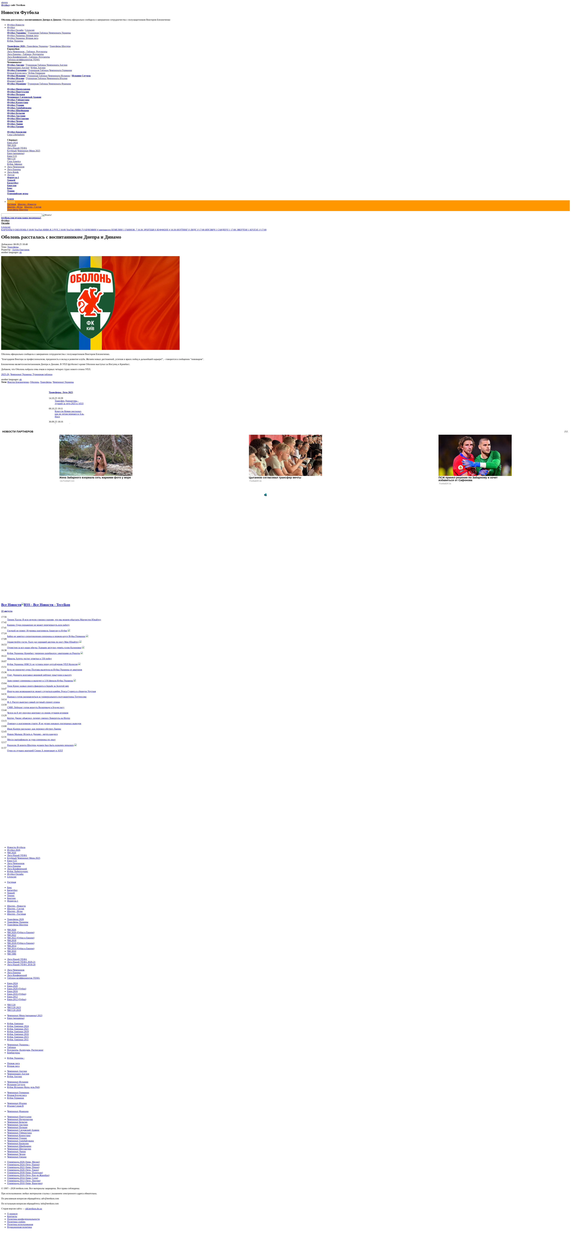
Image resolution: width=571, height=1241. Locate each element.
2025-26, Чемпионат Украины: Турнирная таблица (26, 374)
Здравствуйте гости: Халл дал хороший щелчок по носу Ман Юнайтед (43, 642)
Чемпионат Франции (18, 1111)
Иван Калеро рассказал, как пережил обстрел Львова (34, 729)
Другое (10, 175)
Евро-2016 (12, 991)
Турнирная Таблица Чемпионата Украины (49, 33)
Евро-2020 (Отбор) (16, 988)
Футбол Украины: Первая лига (22, 35)
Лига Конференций (17, 868)
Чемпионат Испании (17, 1082)
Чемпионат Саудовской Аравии (23, 1130)
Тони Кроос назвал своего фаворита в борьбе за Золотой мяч (38, 686)
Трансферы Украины (37, 46)
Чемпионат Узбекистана (19, 1132)
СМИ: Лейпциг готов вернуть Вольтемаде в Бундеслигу (35, 707)
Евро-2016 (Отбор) (16, 994)
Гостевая (11, 204)
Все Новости (11, 605)
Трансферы (13, 247)
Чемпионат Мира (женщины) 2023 (24, 1015)
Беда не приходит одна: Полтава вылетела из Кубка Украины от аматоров (44, 669)
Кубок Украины (15, 41)
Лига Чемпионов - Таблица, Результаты (27, 51)
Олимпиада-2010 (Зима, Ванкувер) (25, 1183)
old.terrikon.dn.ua (33, 1208)
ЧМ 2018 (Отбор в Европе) (20, 943)
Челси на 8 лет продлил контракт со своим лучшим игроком (37, 713)
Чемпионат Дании (16, 1151)
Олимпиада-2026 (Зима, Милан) (23, 1162)
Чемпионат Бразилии (18, 1143)
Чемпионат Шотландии (19, 1149)
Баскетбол (12, 183)
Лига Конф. (13, 172)
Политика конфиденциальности (23, 1219)
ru (7, 2)
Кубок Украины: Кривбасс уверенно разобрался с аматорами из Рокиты (43, 653)
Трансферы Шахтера (60, 46)
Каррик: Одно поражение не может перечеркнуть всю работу (38, 625)
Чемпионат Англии (17, 1071)
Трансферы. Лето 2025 (61, 392)
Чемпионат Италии (17, 1103)
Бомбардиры (13, 1052)
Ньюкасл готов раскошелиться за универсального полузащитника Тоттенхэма (46, 696)
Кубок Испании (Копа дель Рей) (23, 1087)
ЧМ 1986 (11, 954)
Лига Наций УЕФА (17, 148)
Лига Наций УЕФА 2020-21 (21, 962)
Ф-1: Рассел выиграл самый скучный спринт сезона (33, 702)
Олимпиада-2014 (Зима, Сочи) (22, 1178)
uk (2, 2)
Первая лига (13, 1063)
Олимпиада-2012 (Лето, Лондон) (23, 1180)
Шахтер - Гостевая (16, 914)
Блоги (10, 199)
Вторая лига (13, 1066)
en (5, 2)
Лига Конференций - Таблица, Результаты (28, 57)
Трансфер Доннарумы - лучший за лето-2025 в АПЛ (69, 402)
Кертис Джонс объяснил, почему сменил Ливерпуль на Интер (38, 718)
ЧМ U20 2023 (14, 1007)
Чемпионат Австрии (17, 1124)
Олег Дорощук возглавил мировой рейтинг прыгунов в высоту (39, 675)
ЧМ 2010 (11, 951)
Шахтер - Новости (27, 204)
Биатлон (11, 185)
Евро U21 (12, 156)
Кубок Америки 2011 (18, 1039)
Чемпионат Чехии (16, 1154)
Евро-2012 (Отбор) (16, 999)
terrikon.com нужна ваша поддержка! (21, 218)
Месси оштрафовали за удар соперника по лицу (31, 739)
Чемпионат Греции (16, 1157)
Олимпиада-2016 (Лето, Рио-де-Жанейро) (28, 1175)
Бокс (9, 188)
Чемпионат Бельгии (17, 1122)
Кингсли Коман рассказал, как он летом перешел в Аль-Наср (69, 414)
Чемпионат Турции (17, 1138)
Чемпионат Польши (17, 1127)
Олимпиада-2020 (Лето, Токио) (23, 1170)
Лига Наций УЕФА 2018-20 (21, 964)
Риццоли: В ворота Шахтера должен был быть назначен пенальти (40, 745)
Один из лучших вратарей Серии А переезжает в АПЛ (35, 750)
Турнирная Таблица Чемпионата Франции (49, 83)
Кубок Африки (14, 164)
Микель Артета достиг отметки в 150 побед (29, 658)
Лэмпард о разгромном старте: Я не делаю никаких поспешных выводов (44, 723)
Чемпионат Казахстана (18, 1135)
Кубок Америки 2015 (18, 1037)
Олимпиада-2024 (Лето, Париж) (23, 1164)
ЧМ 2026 (11, 145)
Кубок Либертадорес (17, 871)
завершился (92, 229)
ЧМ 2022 (11, 935)
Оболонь (34, 382)
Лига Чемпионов (15, 166)
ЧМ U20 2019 (14, 1010)
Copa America (14, 161)
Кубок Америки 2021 (18, 1029)
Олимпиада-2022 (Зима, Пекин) (23, 1167)
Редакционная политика (19, 1227)
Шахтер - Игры (15, 207)
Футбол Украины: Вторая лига (22, 38)
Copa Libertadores (16, 134)
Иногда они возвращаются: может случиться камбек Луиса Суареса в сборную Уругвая (51, 691)
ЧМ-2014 (11, 946)
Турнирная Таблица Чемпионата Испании (48, 75)
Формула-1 (13, 177)
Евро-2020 (12, 986)
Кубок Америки (15, 1023)
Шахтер (11, 201)
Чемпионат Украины (63, 382)
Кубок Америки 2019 (18, 1031)
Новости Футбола (16, 847)
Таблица (11, 1047)
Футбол (5, 5)
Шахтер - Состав (32, 207)
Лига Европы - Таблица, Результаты (25, 54)
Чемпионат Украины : (18, 1044)
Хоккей (11, 180)
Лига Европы (14, 169)
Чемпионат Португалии (19, 1116)
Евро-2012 (12, 996)
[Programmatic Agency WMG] (265, 495)
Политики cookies (16, 1221)
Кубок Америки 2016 (18, 1034)
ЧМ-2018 (11, 940)
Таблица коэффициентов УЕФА (23, 59)
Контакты (12, 1216)
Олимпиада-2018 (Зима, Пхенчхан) (25, 1172)
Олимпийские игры (17, 193)
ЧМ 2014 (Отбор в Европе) (20, 948)
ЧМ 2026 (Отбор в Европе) (20, 932)
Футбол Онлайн (15, 30)
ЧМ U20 (11, 158)
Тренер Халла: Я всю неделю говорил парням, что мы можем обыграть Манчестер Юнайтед (54, 619)
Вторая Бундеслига (17, 73)
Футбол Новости (15, 25)
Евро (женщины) (15, 153)
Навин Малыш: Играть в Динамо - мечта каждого (32, 734)
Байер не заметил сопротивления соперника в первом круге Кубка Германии (46, 636)
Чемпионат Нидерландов (20, 1119)
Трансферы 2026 (15, 919)
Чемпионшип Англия (18, 67)
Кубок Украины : (15, 1058)
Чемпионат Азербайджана (20, 1141)
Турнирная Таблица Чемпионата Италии (46, 78)
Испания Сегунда (16, 1084)
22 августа (6, 611)
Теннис (11, 191)
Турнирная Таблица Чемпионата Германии (50, 70)
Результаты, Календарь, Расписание (25, 1050)
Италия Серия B (15, 81)
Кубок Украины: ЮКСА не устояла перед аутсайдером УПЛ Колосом (42, 664)
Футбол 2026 (13, 850)
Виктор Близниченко (18, 382)
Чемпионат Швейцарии (19, 1146)
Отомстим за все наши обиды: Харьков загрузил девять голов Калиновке (44, 647)
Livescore (29, 30)
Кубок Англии (38, 67)
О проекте (12, 1213)
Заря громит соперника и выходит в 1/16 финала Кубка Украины (40, 680)
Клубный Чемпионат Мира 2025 (23, 150)
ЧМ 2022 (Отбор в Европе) (20, 938)
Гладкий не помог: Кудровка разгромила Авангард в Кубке (37, 630)
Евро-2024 (12, 142)
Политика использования (20, 1224)
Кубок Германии (36, 73)
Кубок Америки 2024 (18, 1026)
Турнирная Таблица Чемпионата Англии (46, 65)
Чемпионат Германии (18, 1092)
